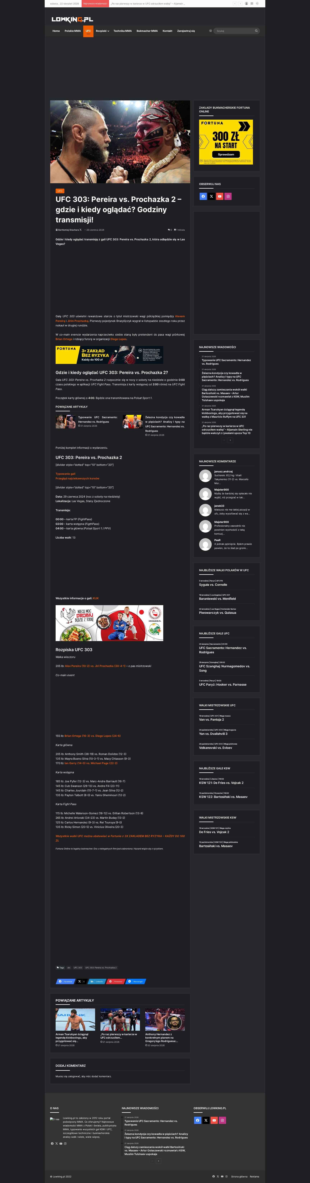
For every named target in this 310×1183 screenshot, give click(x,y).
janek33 (219, 505)
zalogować (74, 1076)
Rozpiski (101, 30)
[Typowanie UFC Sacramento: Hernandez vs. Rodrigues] (66, 421)
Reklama (254, 1176)
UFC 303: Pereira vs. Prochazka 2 (101, 967)
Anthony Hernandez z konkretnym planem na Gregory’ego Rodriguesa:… (161, 1038)
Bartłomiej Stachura (68, 229)
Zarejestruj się (186, 30)
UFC (88, 30)
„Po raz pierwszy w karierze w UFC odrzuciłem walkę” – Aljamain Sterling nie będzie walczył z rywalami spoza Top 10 (176, 3)
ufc (68, 967)
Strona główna (239, 1176)
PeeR (217, 540)
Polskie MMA (73, 30)
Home (56, 30)
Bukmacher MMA (147, 30)
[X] (56, 1144)
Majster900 (221, 489)
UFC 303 (78, 967)
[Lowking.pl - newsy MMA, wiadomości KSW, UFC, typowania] (72, 19)
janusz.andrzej (223, 471)
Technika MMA (123, 30)
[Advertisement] (155, 67)
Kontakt (167, 30)
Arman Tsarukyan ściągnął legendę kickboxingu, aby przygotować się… (72, 1038)
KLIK (96, 598)
